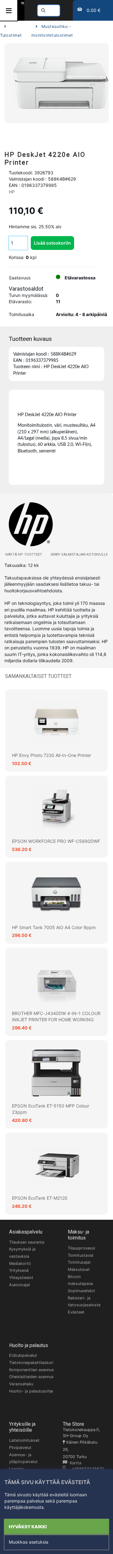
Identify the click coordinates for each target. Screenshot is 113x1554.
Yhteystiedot (21, 1277)
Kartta (74, 1463)
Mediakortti (20, 1263)
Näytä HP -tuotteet (23, 554)
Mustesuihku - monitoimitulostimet (52, 31)
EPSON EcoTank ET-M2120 (39, 1198)
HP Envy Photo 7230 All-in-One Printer (51, 755)
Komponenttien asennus (31, 1369)
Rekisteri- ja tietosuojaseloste (84, 1302)
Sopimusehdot (81, 1290)
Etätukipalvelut (23, 1355)
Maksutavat (79, 1269)
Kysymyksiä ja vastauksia (22, 1253)
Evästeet (76, 1312)
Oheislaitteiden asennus (31, 1376)
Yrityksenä (19, 1270)
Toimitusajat (79, 1262)
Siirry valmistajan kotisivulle (79, 554)
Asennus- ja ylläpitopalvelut (23, 1458)
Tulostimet (11, 35)
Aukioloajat (19, 1284)
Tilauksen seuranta (26, 1242)
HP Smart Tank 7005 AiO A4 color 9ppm (54, 927)
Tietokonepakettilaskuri (31, 1362)
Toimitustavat (81, 1255)
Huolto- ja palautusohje (31, 1391)
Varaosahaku (21, 1384)
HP (12, 191)
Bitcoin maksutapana (80, 1280)
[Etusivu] (22, 3)
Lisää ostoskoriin (52, 243)
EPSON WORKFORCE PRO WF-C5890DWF (56, 841)
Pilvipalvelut (20, 1447)
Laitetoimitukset (24, 1440)
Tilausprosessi (81, 1248)
